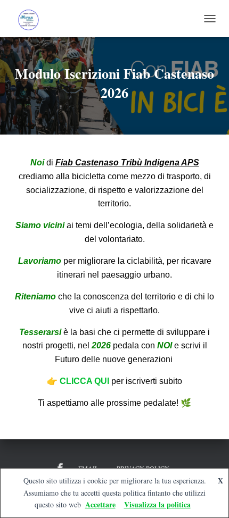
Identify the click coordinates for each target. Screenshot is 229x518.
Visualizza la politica (157, 504)
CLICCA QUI (85, 381)
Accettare (100, 504)
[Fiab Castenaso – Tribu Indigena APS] (32, 18)
